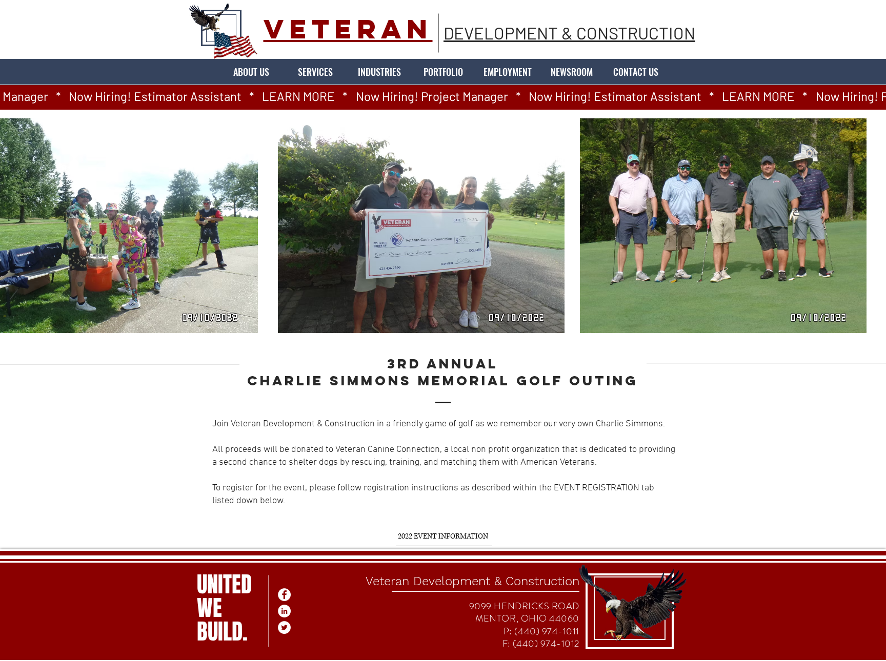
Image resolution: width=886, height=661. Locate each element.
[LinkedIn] (284, 611)
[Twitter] (284, 627)
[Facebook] (284, 594)
